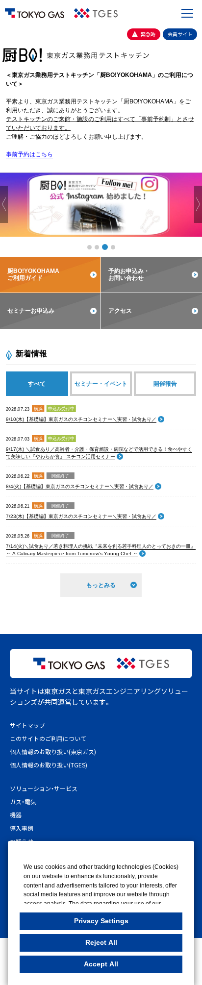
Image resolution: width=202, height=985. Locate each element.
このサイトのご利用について (48, 738)
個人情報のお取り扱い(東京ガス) (53, 751)
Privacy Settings (101, 921)
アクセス (120, 310)
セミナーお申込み (30, 310)
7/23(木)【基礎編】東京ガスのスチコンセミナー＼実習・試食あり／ (81, 516)
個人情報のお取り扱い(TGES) (48, 765)
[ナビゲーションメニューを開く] (187, 13)
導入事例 (21, 828)
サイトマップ (27, 725)
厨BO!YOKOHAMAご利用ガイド (33, 274)
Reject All (101, 942)
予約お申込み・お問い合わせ (129, 274)
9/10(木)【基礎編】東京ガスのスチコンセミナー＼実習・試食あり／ (81, 419)
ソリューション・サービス (43, 788)
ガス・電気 (23, 801)
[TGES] (96, 13)
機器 (16, 815)
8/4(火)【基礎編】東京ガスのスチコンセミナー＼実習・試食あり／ (79, 486)
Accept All (101, 964)
